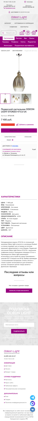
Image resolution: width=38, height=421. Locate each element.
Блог (6, 396)
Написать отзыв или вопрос (19, 290)
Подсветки (32, 42)
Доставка (8, 366)
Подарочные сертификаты (24, 45)
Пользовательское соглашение (15, 389)
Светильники (8, 38)
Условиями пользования (23, 337)
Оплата (7, 369)
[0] (33, 33)
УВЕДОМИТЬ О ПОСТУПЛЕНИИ (19, 130)
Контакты (24, 27)
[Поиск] (3, 33)
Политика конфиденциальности (15, 402)
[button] (9, 8)
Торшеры (5, 42)
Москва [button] (15, 146)
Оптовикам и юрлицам (24, 23)
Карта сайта (9, 382)
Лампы (31, 38)
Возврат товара (10, 372)
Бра (25, 38)
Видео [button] (9, 140)
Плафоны (14, 42)
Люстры (19, 38)
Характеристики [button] (10, 136)
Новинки (13, 27)
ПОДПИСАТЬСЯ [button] (19, 331)
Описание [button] (28, 136)
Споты (23, 42)
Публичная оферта (11, 386)
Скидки (7, 399)
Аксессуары (8, 45)
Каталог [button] (8, 23)
